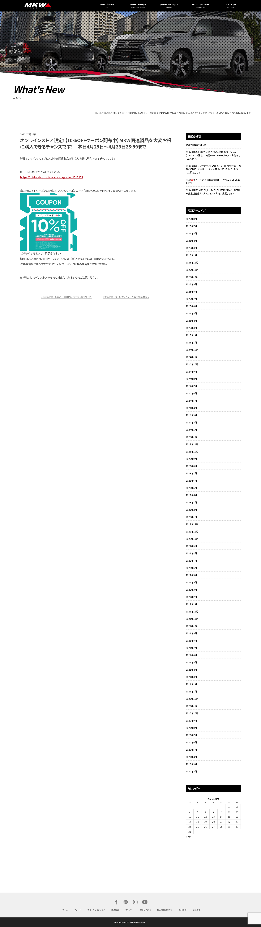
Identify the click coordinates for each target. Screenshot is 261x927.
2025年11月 (192, 269)
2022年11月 (192, 531)
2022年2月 (191, 596)
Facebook (116, 902)
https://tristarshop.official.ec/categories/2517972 (51, 177)
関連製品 (115, 909)
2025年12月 (192, 262)
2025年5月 (191, 313)
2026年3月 (191, 247)
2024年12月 (192, 349)
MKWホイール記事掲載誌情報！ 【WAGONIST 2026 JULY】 (213, 181)
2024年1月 (191, 429)
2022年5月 (191, 575)
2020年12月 (192, 698)
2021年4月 (191, 669)
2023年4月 (191, 495)
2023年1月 (191, 517)
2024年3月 (191, 415)
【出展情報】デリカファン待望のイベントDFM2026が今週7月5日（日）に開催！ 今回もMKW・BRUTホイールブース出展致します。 (213, 169)
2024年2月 (191, 422)
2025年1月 (191, 342)
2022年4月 (191, 582)
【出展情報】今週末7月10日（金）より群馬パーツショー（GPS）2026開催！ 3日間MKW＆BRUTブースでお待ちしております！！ (213, 155)
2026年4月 (191, 240)
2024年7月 (191, 386)
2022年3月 (191, 589)
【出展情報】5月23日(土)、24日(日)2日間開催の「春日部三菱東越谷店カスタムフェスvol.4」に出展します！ (213, 191)
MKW (63, 5)
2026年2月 (191, 255)
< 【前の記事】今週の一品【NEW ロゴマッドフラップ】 (66, 297)
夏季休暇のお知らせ (196, 144)
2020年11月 (192, 706)
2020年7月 (191, 735)
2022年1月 (191, 604)
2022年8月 (191, 553)
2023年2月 (191, 509)
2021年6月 (191, 655)
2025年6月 (191, 306)
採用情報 (182, 909)
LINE (125, 902)
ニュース (77, 909)
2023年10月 (192, 451)
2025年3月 (191, 327)
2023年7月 (191, 473)
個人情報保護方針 (165, 909)
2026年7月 (191, 226)
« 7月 (188, 836)
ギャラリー (129, 909)
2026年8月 (191, 218)
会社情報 (196, 909)
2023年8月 (191, 466)
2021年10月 (192, 626)
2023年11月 (192, 444)
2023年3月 (191, 502)
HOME (98, 112)
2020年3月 (191, 764)
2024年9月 (191, 371)
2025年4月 (191, 320)
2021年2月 (191, 684)
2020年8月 (191, 727)
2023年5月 (191, 487)
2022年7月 (191, 560)
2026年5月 (191, 233)
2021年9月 (191, 633)
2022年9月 (191, 546)
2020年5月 (191, 749)
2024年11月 (192, 357)
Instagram (135, 902)
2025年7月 (191, 298)
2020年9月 (191, 720)
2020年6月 (191, 742)
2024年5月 (191, 400)
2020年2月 (191, 771)
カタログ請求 (145, 909)
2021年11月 (192, 618)
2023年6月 (191, 480)
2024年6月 (191, 393)
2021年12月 (192, 611)
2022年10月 (192, 538)
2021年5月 (191, 662)
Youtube (145, 902)
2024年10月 (192, 364)
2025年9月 (191, 284)
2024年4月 (191, 407)
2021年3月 (191, 676)
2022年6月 (191, 567)
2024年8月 (191, 378)
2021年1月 (191, 691)
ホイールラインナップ (96, 909)
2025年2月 (191, 335)
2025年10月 (192, 277)
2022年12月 (192, 524)
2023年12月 (192, 437)
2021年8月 (191, 640)
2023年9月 (191, 458)
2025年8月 (191, 291)
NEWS (107, 112)
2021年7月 (191, 647)
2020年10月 (192, 713)
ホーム (65, 909)
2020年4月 (191, 756)
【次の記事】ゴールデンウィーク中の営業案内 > (126, 297)
